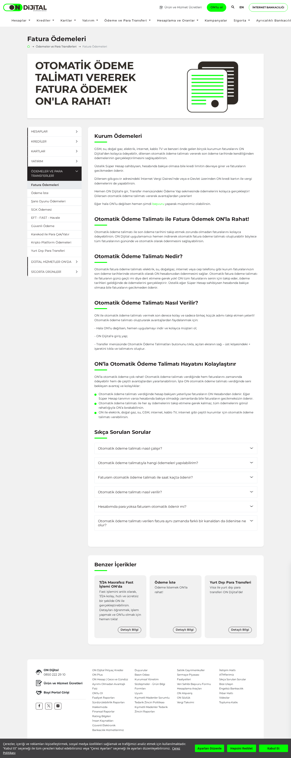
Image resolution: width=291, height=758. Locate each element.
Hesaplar (39, 131)
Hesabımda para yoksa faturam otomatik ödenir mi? (142, 507)
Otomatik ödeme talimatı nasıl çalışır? (130, 448)
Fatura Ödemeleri (45, 185)
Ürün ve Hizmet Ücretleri (183, 7)
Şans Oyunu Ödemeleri (48, 201)
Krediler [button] (44, 20)
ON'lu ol (216, 7)
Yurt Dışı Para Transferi (48, 251)
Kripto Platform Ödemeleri (51, 242)
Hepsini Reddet (241, 748)
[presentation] (98, 606)
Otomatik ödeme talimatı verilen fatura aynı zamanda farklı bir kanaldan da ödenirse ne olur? (172, 523)
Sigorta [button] (240, 20)
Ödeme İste (39, 193)
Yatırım (37, 161)
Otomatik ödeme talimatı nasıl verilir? (130, 492)
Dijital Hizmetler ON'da (51, 262)
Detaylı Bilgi (129, 629)
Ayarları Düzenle (209, 748)
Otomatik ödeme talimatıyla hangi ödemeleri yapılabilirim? (148, 463)
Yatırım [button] (89, 20)
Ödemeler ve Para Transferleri (56, 46)
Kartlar (38, 151)
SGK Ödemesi (41, 209)
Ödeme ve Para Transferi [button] (126, 20)
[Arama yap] (232, 7)
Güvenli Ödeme (42, 226)
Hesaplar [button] (20, 20)
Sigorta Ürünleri (46, 272)
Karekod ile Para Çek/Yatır (50, 234)
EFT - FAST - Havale (45, 218)
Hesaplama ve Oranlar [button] (176, 20)
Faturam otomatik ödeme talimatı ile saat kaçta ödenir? (145, 477)
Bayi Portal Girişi (56, 692)
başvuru (158, 204)
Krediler (38, 141)
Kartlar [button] (67, 20)
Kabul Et (273, 748)
